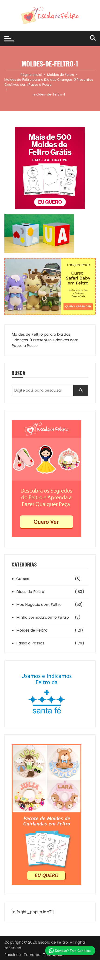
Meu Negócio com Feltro (39, 604)
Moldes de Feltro (31, 630)
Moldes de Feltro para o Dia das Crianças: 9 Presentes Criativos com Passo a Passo (45, 340)
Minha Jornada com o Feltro (42, 617)
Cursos (22, 578)
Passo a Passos (30, 643)
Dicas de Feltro (30, 591)
